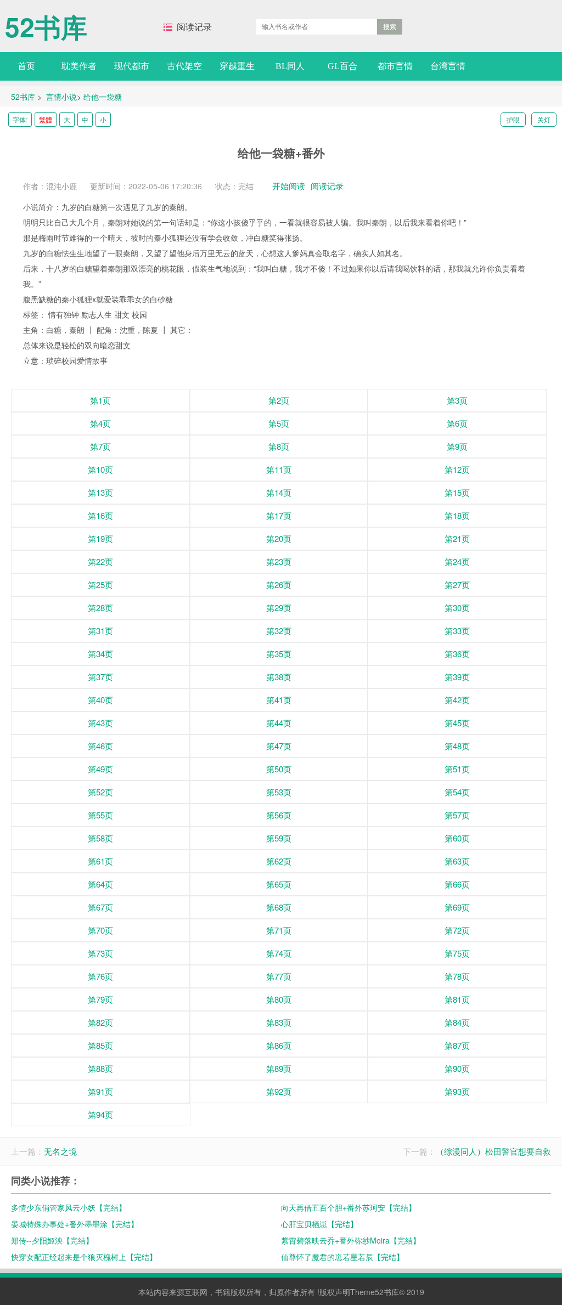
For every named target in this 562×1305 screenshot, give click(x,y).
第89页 (278, 1068)
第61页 (100, 861)
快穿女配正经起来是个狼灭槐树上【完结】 (84, 1256)
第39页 (457, 676)
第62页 (278, 861)
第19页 (100, 538)
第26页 (278, 584)
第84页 (457, 1022)
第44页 (278, 722)
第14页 (278, 492)
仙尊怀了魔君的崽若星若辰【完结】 (342, 1256)
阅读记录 (194, 27)
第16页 (100, 515)
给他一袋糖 (102, 96)
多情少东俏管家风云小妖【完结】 (68, 1207)
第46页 (100, 746)
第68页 (278, 907)
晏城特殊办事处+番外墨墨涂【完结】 (74, 1223)
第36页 (457, 653)
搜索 (389, 27)
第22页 (100, 561)
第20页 (278, 538)
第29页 (278, 607)
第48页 (457, 746)
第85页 (100, 1045)
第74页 (278, 953)
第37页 (100, 676)
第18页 (457, 515)
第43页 (100, 722)
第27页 (457, 584)
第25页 (100, 584)
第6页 (457, 423)
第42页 (457, 699)
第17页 (278, 515)
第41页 (278, 699)
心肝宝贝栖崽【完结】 (319, 1223)
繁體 (45, 119)
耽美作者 (79, 66)
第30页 (457, 607)
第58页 (100, 838)
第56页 (278, 815)
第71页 (278, 930)
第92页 (278, 1091)
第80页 (278, 999)
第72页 (457, 930)
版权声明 (334, 1291)
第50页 (278, 769)
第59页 (278, 838)
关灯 (543, 119)
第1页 (100, 400)
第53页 (278, 792)
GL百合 (342, 66)
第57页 (457, 815)
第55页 (100, 815)
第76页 (100, 976)
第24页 (457, 561)
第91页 (100, 1091)
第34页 (100, 653)
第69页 (457, 907)
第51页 (457, 769)
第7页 (100, 446)
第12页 (457, 469)
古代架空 (184, 66)
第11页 (278, 469)
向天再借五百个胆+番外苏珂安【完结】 (348, 1207)
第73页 (100, 953)
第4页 (100, 423)
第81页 (457, 999)
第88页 (100, 1068)
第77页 (278, 976)
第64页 (100, 884)
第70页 (100, 930)
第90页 (457, 1068)
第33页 (457, 630)
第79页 (100, 999)
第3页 (457, 400)
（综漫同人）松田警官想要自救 (493, 1151)
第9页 (457, 446)
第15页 (457, 492)
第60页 (457, 838)
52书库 (46, 21)
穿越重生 (237, 66)
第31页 (100, 630)
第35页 (278, 653)
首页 (26, 66)
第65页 (278, 884)
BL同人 (290, 66)
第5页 (278, 423)
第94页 (100, 1114)
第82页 (100, 1022)
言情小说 (61, 96)
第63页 (457, 861)
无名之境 (60, 1151)
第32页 (278, 630)
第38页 (278, 676)
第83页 (278, 1022)
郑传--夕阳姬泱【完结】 (52, 1240)
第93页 (457, 1091)
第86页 (278, 1045)
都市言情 (395, 66)
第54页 (457, 792)
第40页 (100, 699)
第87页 (457, 1045)
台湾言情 (447, 66)
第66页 (457, 884)
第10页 (100, 469)
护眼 (513, 119)
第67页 (100, 907)
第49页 (100, 769)
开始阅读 (288, 185)
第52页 (100, 792)
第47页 (278, 746)
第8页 (278, 446)
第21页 (457, 538)
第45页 (457, 722)
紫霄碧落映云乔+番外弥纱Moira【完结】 (350, 1240)
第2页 (278, 400)
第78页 (457, 976)
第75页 (457, 953)
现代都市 (131, 66)
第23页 (278, 561)
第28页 (100, 607)
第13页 (100, 492)
